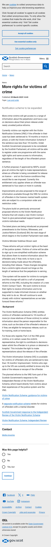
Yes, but (11, 467)
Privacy (42, 512)
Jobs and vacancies (27, 512)
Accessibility (7, 507)
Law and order (13, 100)
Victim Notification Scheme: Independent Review (24, 420)
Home (4, 75)
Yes (9, 454)
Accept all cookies (25, 33)
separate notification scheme (17, 404)
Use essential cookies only (25, 42)
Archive (19, 507)
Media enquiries (8, 435)
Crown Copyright (9, 512)
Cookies (38, 507)
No (8, 460)
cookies (12, 4)
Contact (28, 507)
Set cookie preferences (25, 48)
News (12, 75)
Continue (8, 476)
